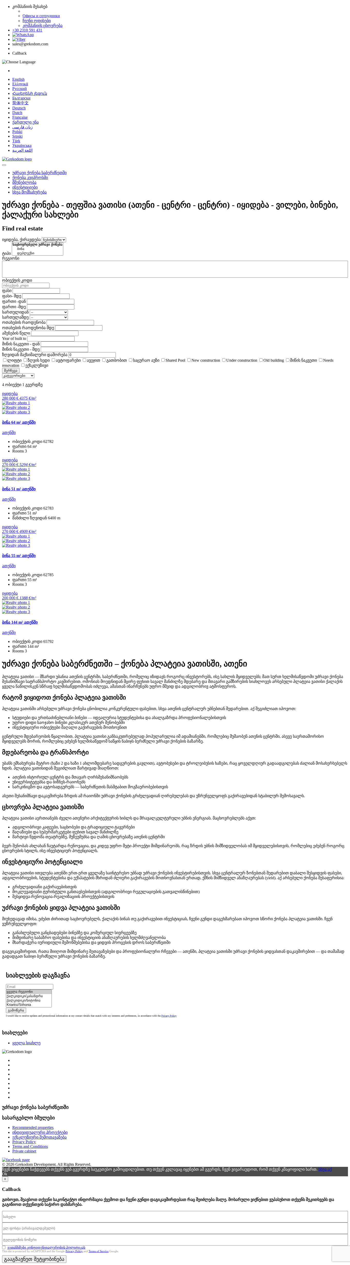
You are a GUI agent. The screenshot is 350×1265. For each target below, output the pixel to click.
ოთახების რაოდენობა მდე (28, 328)
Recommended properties (33, 1127)
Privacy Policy (169, 1015)
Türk (16, 141)
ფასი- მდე (11, 296)
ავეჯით (93, 360)
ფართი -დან (14, 301)
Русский (19, 88)
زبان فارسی (22, 127)
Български (21, 98)
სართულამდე (15, 317)
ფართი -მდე (14, 307)
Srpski (17, 136)
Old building (273, 360)
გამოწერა (16, 1010)
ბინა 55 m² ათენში (19, 555)
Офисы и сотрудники (41, 16)
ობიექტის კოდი (17, 280)
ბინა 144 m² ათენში (20, 622)
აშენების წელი (16, 333)
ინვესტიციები (25, 187)
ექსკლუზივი (36, 365)
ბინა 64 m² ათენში (19, 422)
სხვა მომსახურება (29, 192)
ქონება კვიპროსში (30, 177)
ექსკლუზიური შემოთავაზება (39, 1137)
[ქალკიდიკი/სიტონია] (29, 1000)
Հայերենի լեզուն (29, 93)
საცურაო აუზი (146, 360)
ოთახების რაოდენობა (24, 322)
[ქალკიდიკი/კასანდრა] (29, 996)
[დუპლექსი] (37, 253)
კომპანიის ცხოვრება (43, 25)
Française (20, 117)
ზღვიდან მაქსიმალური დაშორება (34, 354)
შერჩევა (10, 370)
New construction (205, 360)
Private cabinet (24, 1151)
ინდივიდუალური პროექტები (40, 1132)
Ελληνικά (20, 84)
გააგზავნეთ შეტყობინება (34, 1259)
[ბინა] (37, 249)
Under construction (241, 360)
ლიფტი (14, 360)
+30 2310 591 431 (27, 30)
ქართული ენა (25, 122)
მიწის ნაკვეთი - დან (21, 344)
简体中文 (20, 103)
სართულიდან (15, 312)
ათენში (9, 432)
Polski (17, 131)
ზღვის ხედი (39, 360)
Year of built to (14, 338)
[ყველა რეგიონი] (29, 992)
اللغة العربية (22, 150)
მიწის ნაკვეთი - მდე (21, 349)
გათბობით (116, 360)
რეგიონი (10, 258)
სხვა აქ (325, 1169)
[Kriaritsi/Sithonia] (29, 1005)
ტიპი (6, 253)
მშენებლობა (24, 182)
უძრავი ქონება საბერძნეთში (39, 172)
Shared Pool (175, 360)
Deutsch (19, 108)
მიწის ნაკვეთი (303, 360)
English (18, 79)
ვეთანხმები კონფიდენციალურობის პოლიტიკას (46, 1247)
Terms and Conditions (30, 1146)
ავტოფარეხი (68, 360)
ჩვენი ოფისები (37, 20)
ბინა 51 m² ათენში (19, 489)
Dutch (17, 112)
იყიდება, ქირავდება (21, 239)
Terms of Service (99, 1251)
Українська (22, 145)
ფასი (7, 290)
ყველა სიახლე (26, 1043)
